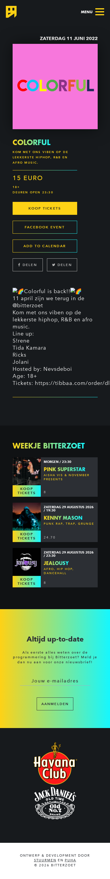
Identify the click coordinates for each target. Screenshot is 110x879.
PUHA (70, 860)
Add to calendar (44, 246)
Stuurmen (45, 860)
